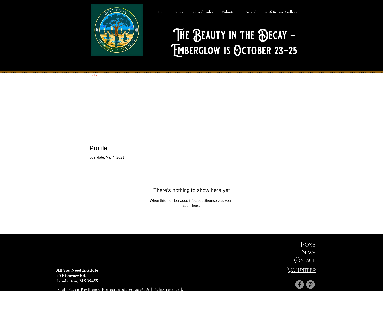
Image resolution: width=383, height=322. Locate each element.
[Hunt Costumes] (310, 284)
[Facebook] (299, 284)
